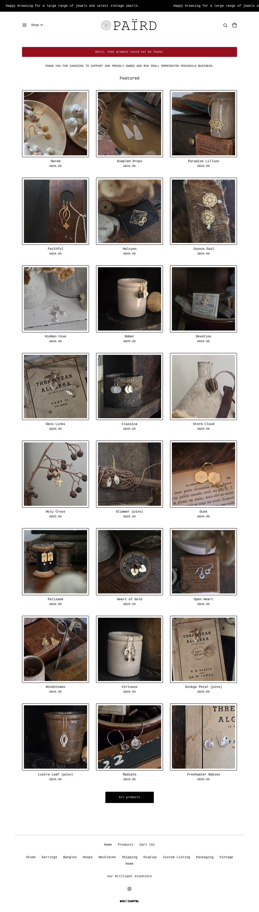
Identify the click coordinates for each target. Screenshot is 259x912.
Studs (31, 857)
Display (150, 857)
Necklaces (107, 857)
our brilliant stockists (129, 876)
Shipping (129, 857)
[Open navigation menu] (24, 25)
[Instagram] (129, 889)
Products (125, 844)
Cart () (147, 844)
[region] (129, 6)
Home (108, 844)
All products (129, 797)
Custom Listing (176, 857)
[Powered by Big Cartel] (129, 901)
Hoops (87, 857)
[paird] (129, 25)
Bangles (70, 857)
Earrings (49, 857)
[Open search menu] (225, 25)
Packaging (205, 857)
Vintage (226, 857)
